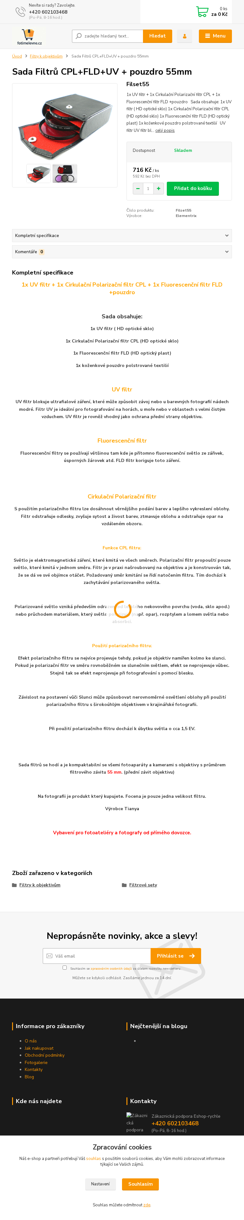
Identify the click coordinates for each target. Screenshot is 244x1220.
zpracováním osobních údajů (111, 968)
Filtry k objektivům (46, 56)
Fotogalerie (36, 1063)
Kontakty (34, 1070)
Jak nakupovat (39, 1048)
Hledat (157, 36)
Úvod (17, 56)
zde (146, 1205)
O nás (31, 1041)
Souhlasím (140, 1184)
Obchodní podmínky (44, 1055)
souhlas (93, 1159)
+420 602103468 (48, 12)
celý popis (165, 130)
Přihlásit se (171, 956)
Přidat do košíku (193, 188)
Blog (29, 1077)
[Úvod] (39, 36)
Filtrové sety (143, 885)
